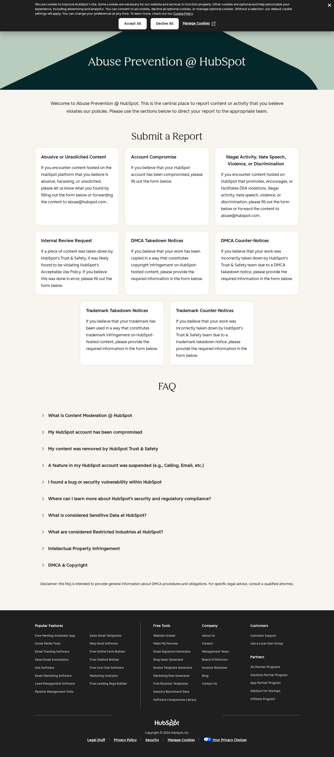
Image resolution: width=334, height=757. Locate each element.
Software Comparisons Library (174, 699)
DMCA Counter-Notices (245, 241)
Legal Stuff (96, 740)
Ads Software (44, 667)
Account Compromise (153, 157)
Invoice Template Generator (172, 667)
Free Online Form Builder (107, 651)
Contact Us (209, 683)
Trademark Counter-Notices (205, 311)
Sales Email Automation (51, 659)
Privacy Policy (125, 740)
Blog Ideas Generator (168, 659)
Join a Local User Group (266, 643)
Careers (207, 643)
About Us (208, 635)
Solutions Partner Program (269, 675)
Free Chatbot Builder (104, 659)
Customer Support (263, 635)
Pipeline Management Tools (54, 691)
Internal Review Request (66, 241)
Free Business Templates (170, 683)
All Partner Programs (265, 667)
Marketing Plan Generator (171, 676)
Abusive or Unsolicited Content (73, 157)
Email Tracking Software (52, 651)
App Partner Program (265, 683)
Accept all (132, 24)
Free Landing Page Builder (108, 683)
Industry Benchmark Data (171, 691)
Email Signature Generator (172, 651)
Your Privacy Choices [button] (229, 740)
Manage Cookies (196, 23)
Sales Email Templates (106, 635)
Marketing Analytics (104, 676)
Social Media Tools (48, 643)
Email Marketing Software (53, 676)
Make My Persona (165, 643)
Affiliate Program (262, 699)
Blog (205, 676)
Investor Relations (214, 667)
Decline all (164, 24)
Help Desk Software (104, 643)
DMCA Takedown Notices (157, 241)
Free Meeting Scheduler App (55, 635)
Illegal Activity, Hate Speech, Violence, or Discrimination (253, 160)
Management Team (215, 651)
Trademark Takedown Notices (117, 311)
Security (152, 740)
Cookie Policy (183, 13)
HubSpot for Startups (265, 691)
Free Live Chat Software (107, 667)
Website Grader (164, 635)
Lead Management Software (55, 683)
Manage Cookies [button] (181, 740)
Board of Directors (215, 659)
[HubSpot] (167, 722)
